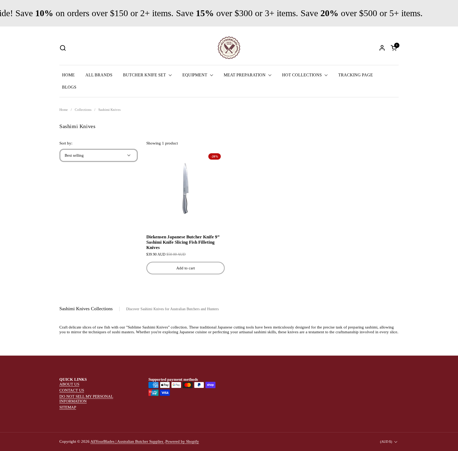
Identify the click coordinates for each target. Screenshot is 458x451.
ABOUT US (69, 384)
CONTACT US (71, 390)
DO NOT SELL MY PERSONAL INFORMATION (86, 398)
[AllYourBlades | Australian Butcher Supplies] (229, 47)
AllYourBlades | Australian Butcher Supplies (127, 441)
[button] (62, 48)
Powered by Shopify (182, 441)
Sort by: (65, 143)
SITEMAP (67, 407)
